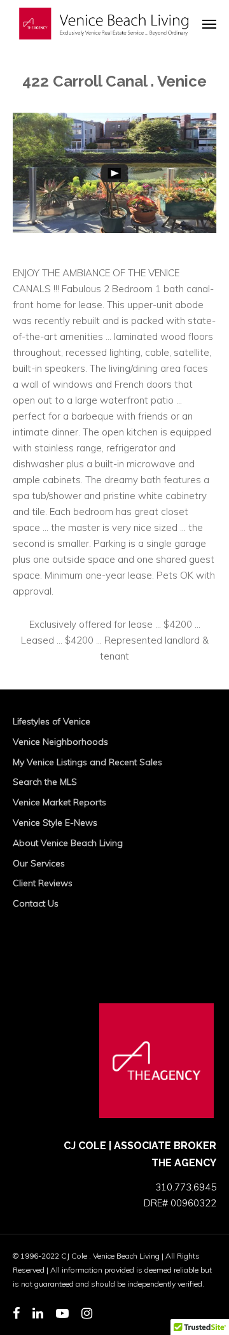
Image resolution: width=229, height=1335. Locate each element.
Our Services (39, 863)
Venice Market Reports (59, 802)
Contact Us (36, 903)
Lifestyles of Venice (51, 721)
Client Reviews (43, 883)
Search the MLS (45, 782)
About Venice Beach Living (68, 843)
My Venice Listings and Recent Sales (87, 762)
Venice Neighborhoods (60, 741)
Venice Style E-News (55, 822)
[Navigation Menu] (209, 23)
